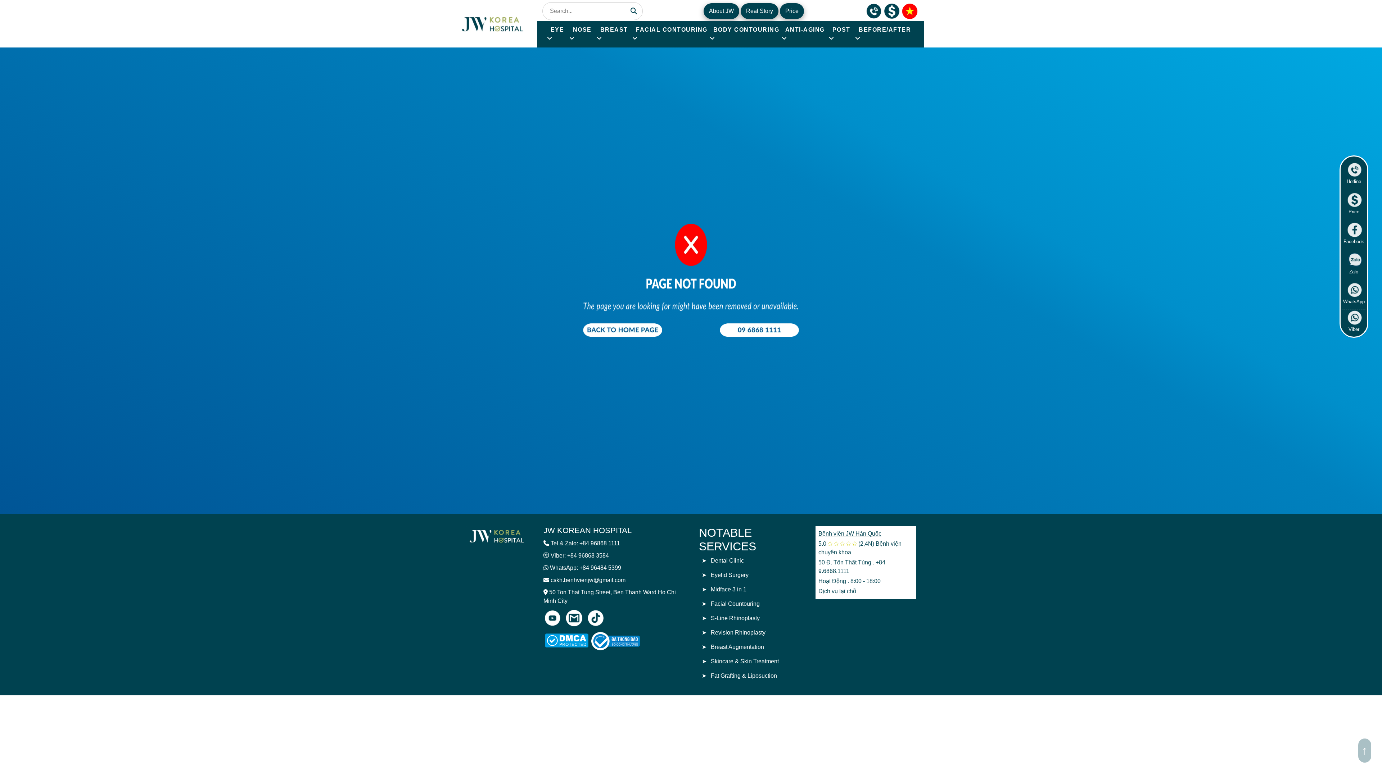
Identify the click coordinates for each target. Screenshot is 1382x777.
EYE (557, 30)
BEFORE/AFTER (885, 30)
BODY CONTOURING (746, 30)
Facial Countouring (735, 604)
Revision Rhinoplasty (738, 633)
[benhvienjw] (910, 11)
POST (841, 30)
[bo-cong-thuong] (624, 641)
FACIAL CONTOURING (672, 30)
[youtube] (552, 618)
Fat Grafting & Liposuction (744, 676)
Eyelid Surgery (730, 575)
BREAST (614, 30)
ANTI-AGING (805, 30)
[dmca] (566, 640)
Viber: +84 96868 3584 (580, 556)
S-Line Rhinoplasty (735, 618)
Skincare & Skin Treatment (745, 661)
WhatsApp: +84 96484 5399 (585, 568)
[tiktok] (596, 618)
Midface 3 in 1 (728, 589)
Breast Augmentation (737, 647)
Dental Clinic (727, 561)
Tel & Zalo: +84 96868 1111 (585, 543)
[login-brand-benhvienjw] (497, 536)
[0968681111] (874, 11)
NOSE (582, 30)
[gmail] (574, 618)
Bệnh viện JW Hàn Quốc (849, 534)
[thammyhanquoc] (493, 23)
